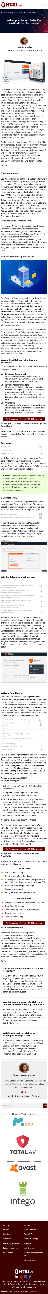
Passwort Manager (31, 1239)
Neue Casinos (8, 1253)
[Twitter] (30, 1276)
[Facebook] (25, 1276)
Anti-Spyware (29, 1248)
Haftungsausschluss (10, 1248)
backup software (14, 13)
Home (3, 13)
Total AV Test (29, 1234)
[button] (39, 4)
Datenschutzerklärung (11, 1243)
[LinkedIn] (16, 1276)
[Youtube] (21, 1276)
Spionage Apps (29, 1260)
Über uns (6, 1229)
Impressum (7, 1239)
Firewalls (27, 1243)
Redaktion (6, 1234)
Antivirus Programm (31, 1229)
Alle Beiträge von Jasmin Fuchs (24, 1096)
